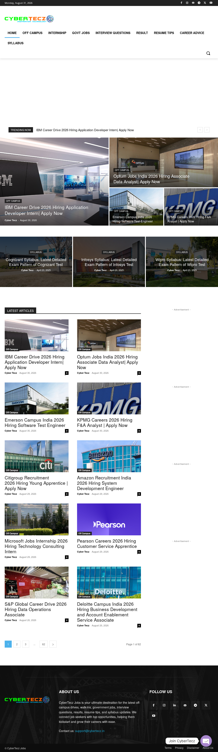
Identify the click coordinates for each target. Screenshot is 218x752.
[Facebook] (181, 3)
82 (43, 644)
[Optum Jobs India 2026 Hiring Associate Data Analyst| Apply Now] (163, 162)
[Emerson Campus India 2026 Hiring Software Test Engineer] (136, 207)
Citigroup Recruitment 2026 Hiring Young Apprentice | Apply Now (36, 482)
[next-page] (53, 644)
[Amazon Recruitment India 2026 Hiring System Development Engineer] (109, 456)
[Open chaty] (206, 741)
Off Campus (13, 200)
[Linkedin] (174, 705)
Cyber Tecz (11, 372)
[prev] (200, 129)
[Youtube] (210, 3)
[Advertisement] (104, 18)
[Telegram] (199, 3)
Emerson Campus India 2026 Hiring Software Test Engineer (35, 422)
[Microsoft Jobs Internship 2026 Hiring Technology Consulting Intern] (37, 519)
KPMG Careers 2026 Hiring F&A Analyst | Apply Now (104, 422)
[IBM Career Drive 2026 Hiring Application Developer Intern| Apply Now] (54, 182)
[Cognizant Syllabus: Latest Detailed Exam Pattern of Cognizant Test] (36, 262)
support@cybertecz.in (90, 731)
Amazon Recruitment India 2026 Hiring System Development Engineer (104, 482)
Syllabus (36, 252)
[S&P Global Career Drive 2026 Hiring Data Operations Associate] (37, 582)
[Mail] (193, 3)
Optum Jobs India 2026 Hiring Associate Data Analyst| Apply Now (107, 361)
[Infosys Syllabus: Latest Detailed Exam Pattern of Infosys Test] (109, 262)
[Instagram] (187, 3)
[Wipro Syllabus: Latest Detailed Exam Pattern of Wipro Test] (182, 262)
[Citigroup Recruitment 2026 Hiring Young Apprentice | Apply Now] (37, 456)
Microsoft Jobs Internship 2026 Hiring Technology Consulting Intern (36, 545)
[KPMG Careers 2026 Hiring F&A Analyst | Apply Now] (191, 207)
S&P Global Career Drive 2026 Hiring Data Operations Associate (36, 609)
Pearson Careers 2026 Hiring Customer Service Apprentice (107, 543)
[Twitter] (204, 3)
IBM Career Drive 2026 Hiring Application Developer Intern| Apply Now (85, 130)
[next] (206, 129)
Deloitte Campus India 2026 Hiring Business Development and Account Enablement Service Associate (107, 612)
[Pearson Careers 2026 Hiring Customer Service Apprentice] (109, 519)
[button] (208, 53)
